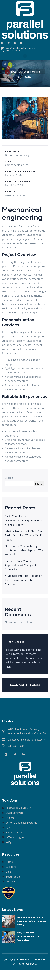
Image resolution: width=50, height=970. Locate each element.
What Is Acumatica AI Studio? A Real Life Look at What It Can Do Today (24, 535)
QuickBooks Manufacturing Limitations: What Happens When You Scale (25, 550)
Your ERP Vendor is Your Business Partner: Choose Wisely (32, 921)
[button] (25, 56)
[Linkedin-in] (23, 754)
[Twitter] (14, 754)
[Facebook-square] (6, 754)
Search (9, 477)
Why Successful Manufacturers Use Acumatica (28, 936)
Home (13, 71)
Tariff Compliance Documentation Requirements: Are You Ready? (23, 520)
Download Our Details (25, 685)
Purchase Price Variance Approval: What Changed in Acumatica (21, 565)
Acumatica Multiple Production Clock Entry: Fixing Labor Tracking (23, 580)
